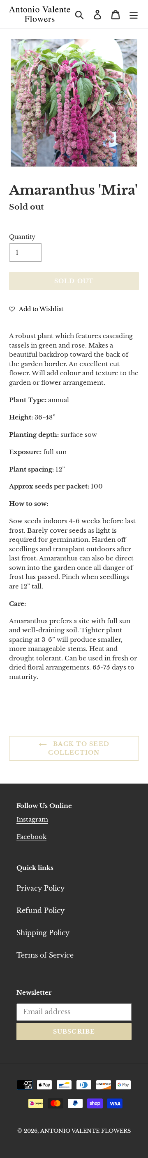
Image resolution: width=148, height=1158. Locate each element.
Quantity (22, 237)
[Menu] (134, 14)
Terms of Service (45, 955)
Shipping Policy (42, 933)
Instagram (32, 819)
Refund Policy (40, 910)
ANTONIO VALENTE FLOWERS (85, 1130)
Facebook (31, 837)
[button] (36, 308)
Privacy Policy (40, 888)
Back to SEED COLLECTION (78, 748)
